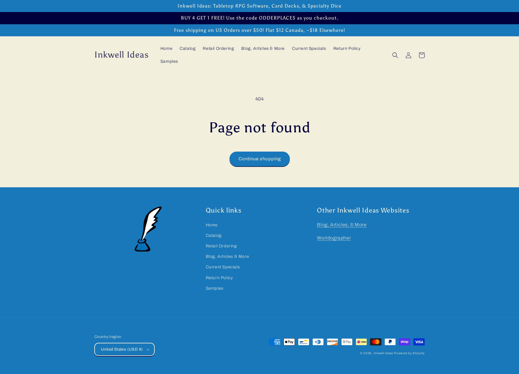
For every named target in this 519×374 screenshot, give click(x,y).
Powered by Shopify (409, 353)
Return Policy (219, 278)
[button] (395, 55)
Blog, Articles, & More (341, 224)
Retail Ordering (221, 246)
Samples (214, 288)
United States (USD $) (122, 349)
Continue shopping (259, 158)
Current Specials (223, 267)
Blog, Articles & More (227, 256)
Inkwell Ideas (383, 353)
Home (212, 225)
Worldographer (334, 237)
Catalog (214, 235)
